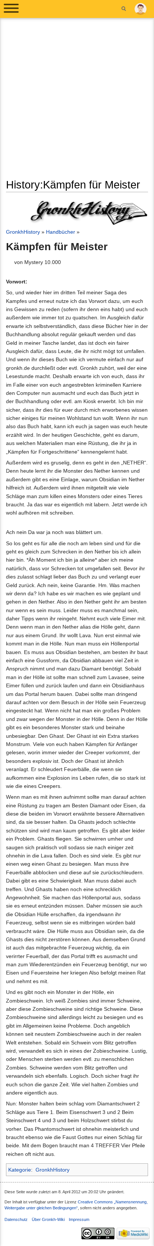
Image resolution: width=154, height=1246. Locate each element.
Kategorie (19, 1170)
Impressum (79, 1219)
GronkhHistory (23, 232)
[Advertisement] (77, 101)
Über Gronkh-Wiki (48, 1219)
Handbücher (60, 232)
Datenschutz (16, 1219)
